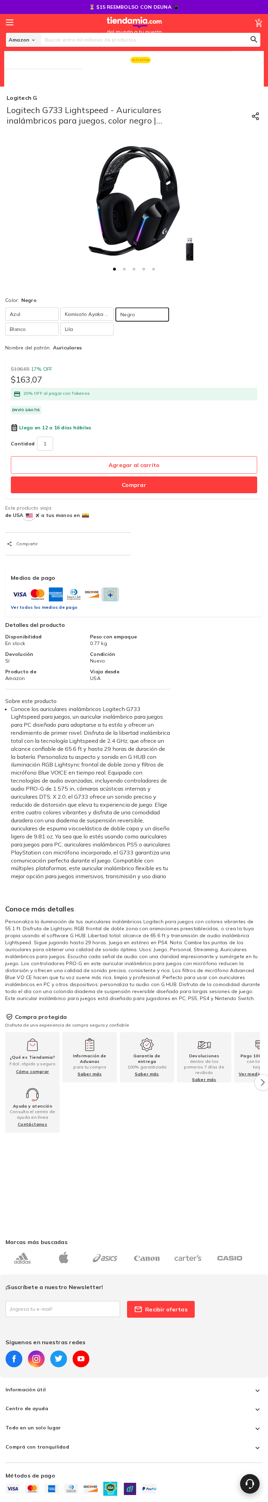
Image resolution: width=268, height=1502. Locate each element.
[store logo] (134, 32)
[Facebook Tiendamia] (14, 1359)
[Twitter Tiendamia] (58, 1359)
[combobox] (150, 40)
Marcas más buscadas (37, 1241)
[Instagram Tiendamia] (36, 1359)
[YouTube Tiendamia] (81, 1359)
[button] (114, 269)
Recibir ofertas (166, 1309)
